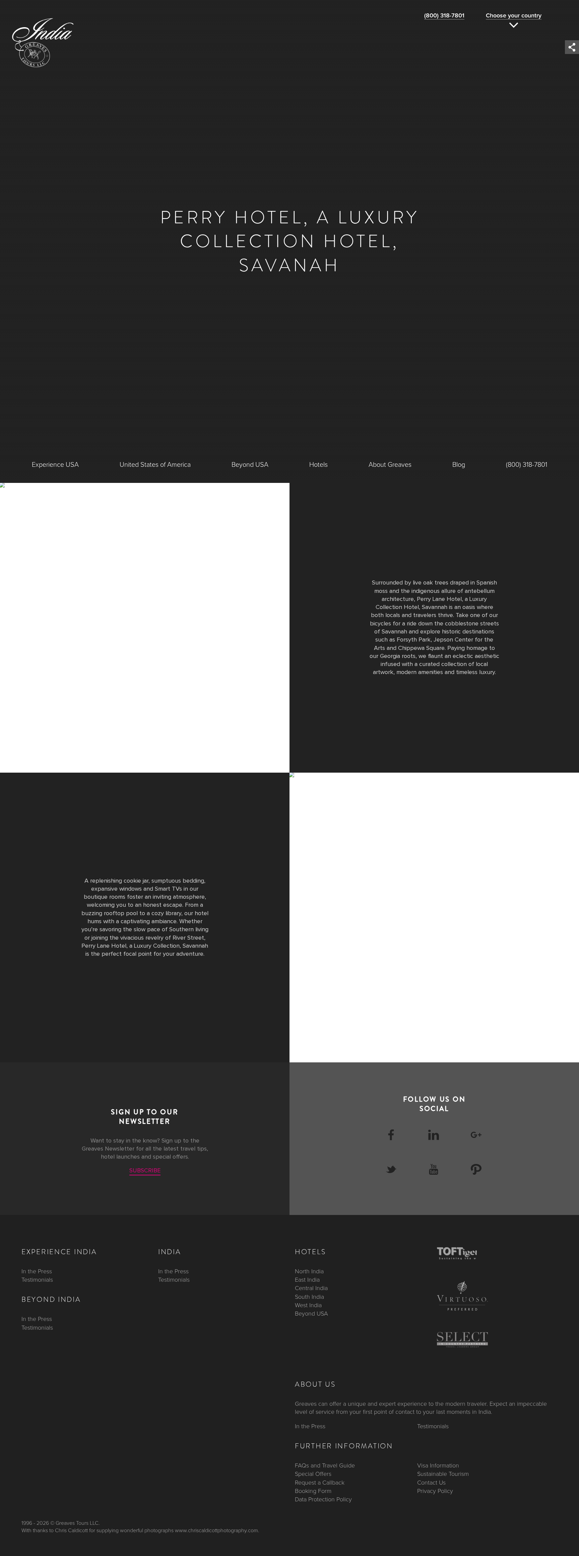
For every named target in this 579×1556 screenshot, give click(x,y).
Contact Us (431, 1482)
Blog (458, 465)
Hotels (318, 465)
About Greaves (390, 465)
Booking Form (313, 1491)
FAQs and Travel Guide (325, 1465)
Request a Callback (319, 1482)
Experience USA (55, 465)
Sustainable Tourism (443, 1474)
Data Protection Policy (323, 1499)
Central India (311, 1288)
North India (309, 1271)
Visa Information (438, 1465)
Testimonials (37, 1279)
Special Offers (313, 1474)
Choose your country (513, 15)
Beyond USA (250, 465)
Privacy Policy (435, 1491)
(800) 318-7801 (444, 15)
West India (308, 1305)
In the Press (36, 1271)
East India (307, 1279)
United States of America (155, 465)
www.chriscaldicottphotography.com (216, 1530)
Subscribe (144, 1171)
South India (309, 1296)
